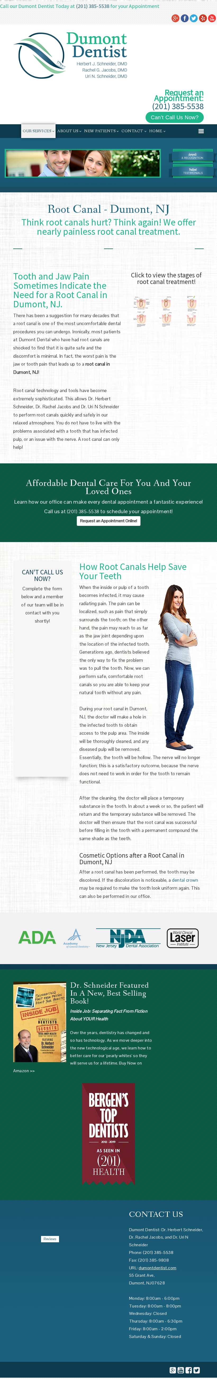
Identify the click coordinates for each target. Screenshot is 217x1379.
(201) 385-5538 (92, 6)
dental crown (185, 880)
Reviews (50, 1239)
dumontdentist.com (158, 1268)
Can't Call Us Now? (174, 117)
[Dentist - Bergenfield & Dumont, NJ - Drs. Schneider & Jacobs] (70, 55)
